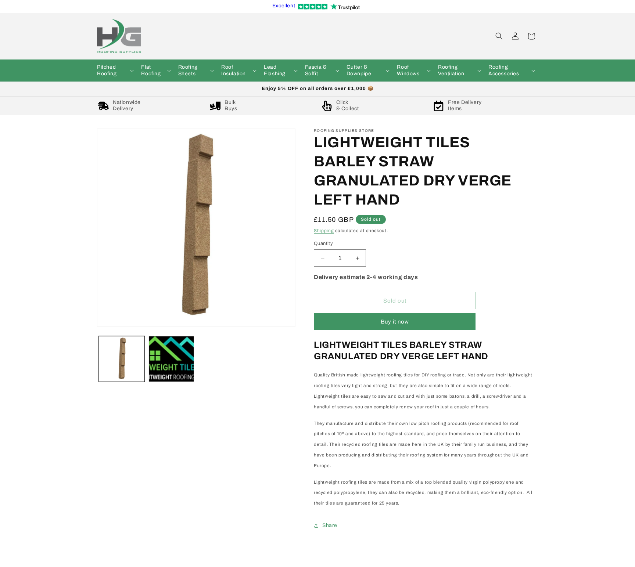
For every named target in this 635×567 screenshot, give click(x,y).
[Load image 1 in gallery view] (122, 359)
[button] (115, 70)
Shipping (324, 230)
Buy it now (395, 322)
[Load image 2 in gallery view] (171, 359)
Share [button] (329, 525)
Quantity (323, 243)
